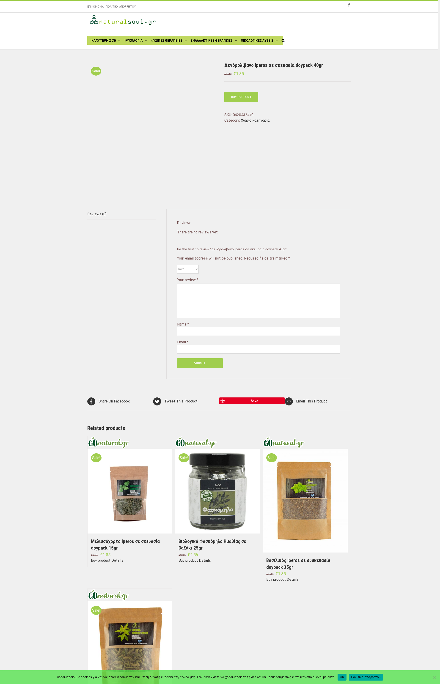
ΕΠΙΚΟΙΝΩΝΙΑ (95, 6)
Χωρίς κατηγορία (255, 120)
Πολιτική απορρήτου (366, 677)
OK (342, 677)
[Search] (283, 40)
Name (183, 324)
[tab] (121, 214)
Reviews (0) (97, 214)
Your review (187, 280)
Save (254, 400)
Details (117, 560)
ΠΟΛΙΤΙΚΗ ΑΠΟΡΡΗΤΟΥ (121, 6)
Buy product (241, 97)
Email (182, 342)
